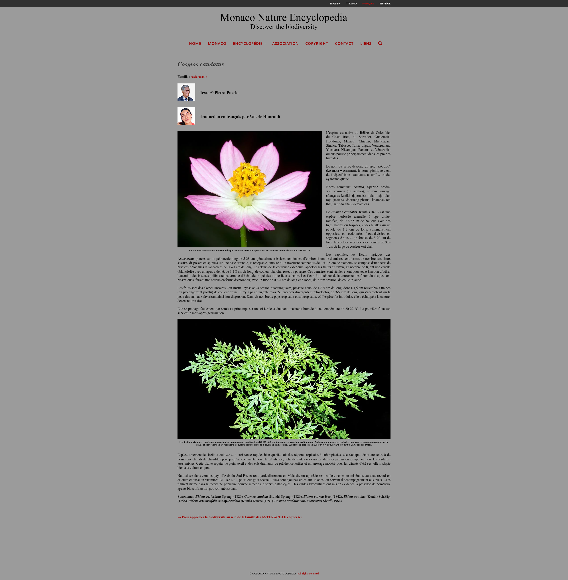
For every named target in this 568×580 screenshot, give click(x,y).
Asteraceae (199, 76)
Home (195, 43)
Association (285, 43)
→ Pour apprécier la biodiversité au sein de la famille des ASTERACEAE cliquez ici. (240, 516)
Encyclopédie (247, 43)
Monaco (217, 43)
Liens (365, 43)
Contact (344, 43)
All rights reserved (308, 573)
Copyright (316, 43)
